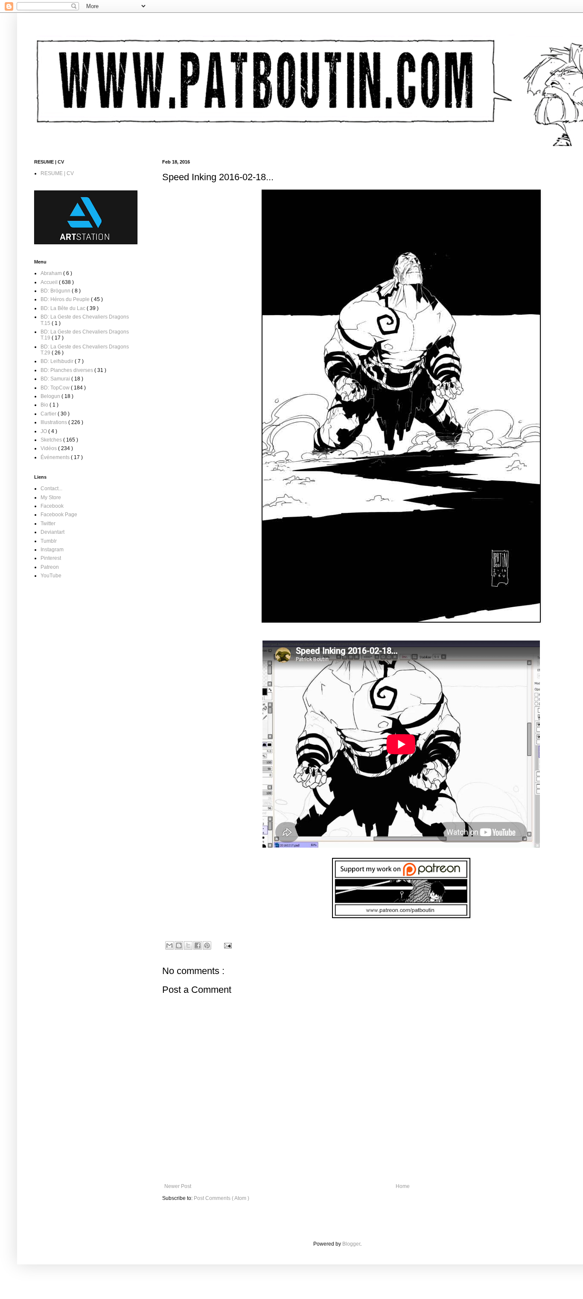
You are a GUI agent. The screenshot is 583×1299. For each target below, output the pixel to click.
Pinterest (51, 558)
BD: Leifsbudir (58, 361)
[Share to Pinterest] (207, 945)
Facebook (52, 506)
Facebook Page (59, 515)
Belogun (51, 396)
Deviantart (52, 532)
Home (403, 1186)
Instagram (52, 550)
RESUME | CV (57, 173)
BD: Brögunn (56, 291)
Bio (45, 405)
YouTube (51, 576)
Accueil (50, 282)
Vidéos (49, 448)
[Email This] (169, 945)
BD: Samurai (56, 379)
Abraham (52, 273)
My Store (51, 497)
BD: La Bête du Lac (64, 308)
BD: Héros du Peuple (66, 299)
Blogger (351, 1244)
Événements (56, 457)
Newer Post (177, 1186)
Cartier (49, 414)
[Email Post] (227, 945)
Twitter (48, 524)
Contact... (51, 489)
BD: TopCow (56, 388)
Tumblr (49, 541)
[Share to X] (188, 945)
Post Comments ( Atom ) (221, 1198)
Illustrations (54, 422)
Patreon (50, 567)
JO (44, 431)
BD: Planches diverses (67, 370)
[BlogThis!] (179, 945)
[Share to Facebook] (197, 945)
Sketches (52, 440)
